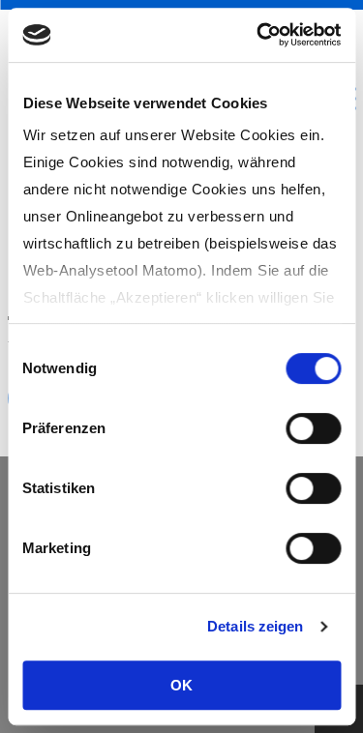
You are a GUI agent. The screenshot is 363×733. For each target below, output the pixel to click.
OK (181, 685)
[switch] (313, 428)
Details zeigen (255, 626)
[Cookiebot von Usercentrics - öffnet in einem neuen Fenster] (258, 34)
